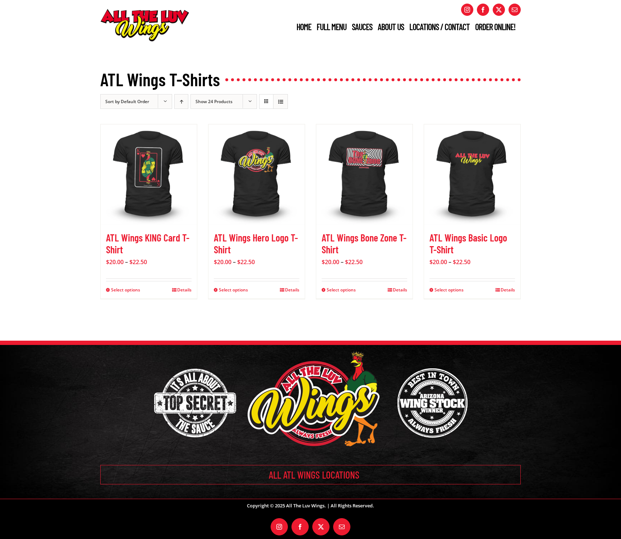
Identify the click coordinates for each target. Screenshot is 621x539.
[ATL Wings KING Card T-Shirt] (149, 174)
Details (184, 290)
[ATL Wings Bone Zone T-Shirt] (364, 174)
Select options (125, 290)
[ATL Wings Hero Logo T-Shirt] (256, 174)
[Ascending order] (181, 101)
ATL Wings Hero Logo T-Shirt (256, 243)
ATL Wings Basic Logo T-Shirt (468, 243)
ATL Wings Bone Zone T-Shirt (364, 243)
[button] (310, 474)
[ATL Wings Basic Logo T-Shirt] (472, 174)
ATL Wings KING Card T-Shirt (147, 243)
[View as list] (280, 102)
